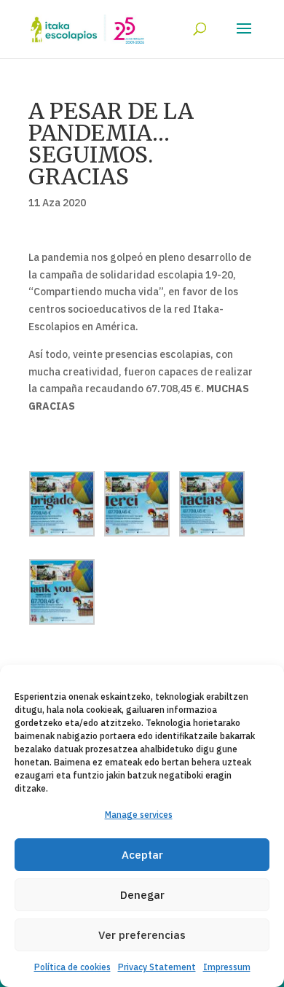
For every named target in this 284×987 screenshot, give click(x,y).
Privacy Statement (157, 966)
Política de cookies (72, 966)
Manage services (139, 814)
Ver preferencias (142, 935)
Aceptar (142, 855)
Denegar (142, 895)
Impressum (227, 966)
